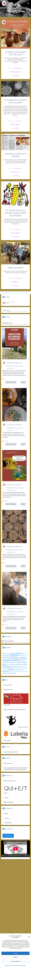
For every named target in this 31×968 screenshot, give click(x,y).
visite (15, 673)
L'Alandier (6, 813)
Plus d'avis (8, 835)
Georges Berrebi (19, 662)
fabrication (4, 659)
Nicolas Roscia (17, 668)
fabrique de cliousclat (19, 659)
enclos (18, 657)
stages (4, 673)
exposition (23, 657)
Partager (23, 382)
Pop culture (13, 780)
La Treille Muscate (8, 822)
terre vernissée (9, 673)
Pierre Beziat (5, 670)
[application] (15, 849)
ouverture (22, 668)
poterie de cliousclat (18, 670)
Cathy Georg (6, 655)
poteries (5, 671)
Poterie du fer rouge (23, 727)
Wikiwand (11, 802)
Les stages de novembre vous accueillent (15, 101)
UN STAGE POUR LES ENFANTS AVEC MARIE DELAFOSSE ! (15, 213)
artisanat (7, 653)
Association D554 (8, 685)
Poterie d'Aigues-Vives (20, 709)
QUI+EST (6, 793)
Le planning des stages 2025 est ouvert (15, 53)
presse (15, 671)
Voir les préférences (15, 961)
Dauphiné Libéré (7, 657)
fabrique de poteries (11, 660)
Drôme (14, 657)
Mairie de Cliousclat (8, 689)
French (7, 302)
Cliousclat (14, 655)
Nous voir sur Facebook (11, 382)
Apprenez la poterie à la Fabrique (15, 154)
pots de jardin (10, 671)
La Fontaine (6, 818)
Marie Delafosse (9, 668)
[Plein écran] (28, 855)
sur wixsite (6, 797)
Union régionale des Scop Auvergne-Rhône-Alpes (15, 769)
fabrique (8, 659)
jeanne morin (21, 664)
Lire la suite (15, 75)
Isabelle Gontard (13, 664)
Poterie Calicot (7, 705)
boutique (19, 653)
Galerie (15, 282)
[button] (29, 937)
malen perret (16, 666)
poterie (10, 670)
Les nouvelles (16, 71)
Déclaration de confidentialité (19, 965)
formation (13, 662)
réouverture (22, 671)
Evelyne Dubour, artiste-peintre (11, 752)
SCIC (26, 671)
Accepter (15, 953)
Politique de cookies (9, 965)
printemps (18, 671)
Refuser (15, 957)
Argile (4, 653)
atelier (14, 653)
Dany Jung (26, 655)
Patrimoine (26, 668)
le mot (11, 666)
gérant (8, 664)
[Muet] (25, 855)
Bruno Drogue (25, 653)
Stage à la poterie (15, 267)
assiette (10, 653)
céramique (21, 655)
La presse (15, 172)
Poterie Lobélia (7, 740)
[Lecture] (3, 855)
